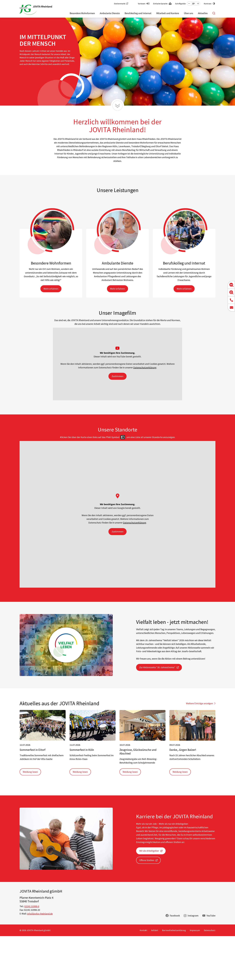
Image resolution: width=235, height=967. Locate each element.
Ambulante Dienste (110, 13)
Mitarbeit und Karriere (167, 13)
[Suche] (213, 13)
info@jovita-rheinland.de (40, 913)
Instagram (193, 915)
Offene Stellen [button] (146, 860)
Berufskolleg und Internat (138, 13)
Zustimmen (117, 376)
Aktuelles (203, 13)
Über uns (188, 13)
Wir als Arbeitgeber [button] (149, 850)
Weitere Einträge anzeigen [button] (199, 703)
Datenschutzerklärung (144, 367)
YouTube (210, 915)
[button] (189, 3)
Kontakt (143, 930)
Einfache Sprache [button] (160, 3)
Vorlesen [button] (141, 3)
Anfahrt (154, 930)
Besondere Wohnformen (82, 13)
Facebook (175, 915)
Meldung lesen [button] (30, 771)
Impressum (195, 930)
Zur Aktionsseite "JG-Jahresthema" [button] (157, 667)
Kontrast (208, 3)
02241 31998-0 (31, 906)
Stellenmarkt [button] (119, 3)
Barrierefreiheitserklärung (174, 930)
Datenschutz (209, 930)
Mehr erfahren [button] (51, 288)
